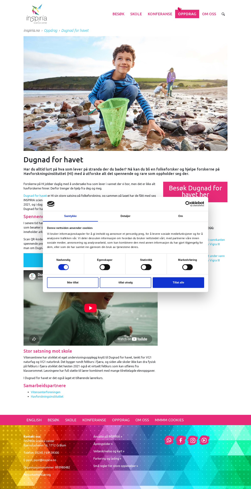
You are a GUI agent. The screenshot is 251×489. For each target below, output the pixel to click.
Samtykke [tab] (70, 216)
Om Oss (209, 14)
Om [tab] (180, 216)
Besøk (118, 14)
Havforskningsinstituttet (47, 396)
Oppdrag (187, 14)
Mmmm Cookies (169, 420)
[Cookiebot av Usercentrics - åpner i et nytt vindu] (188, 204)
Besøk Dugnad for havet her (195, 191)
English (34, 420)
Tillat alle (178, 282)
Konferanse (160, 14)
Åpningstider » (103, 443)
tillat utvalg (126, 282)
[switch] (105, 267)
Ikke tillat (72, 282)
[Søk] (223, 13)
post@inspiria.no (45, 460)
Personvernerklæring (37, 474)
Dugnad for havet (35, 195)
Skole (136, 14)
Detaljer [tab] (126, 216)
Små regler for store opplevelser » (115, 466)
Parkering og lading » (107, 458)
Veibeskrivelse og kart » (108, 451)
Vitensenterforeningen (45, 392)
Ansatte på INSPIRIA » (107, 436)
